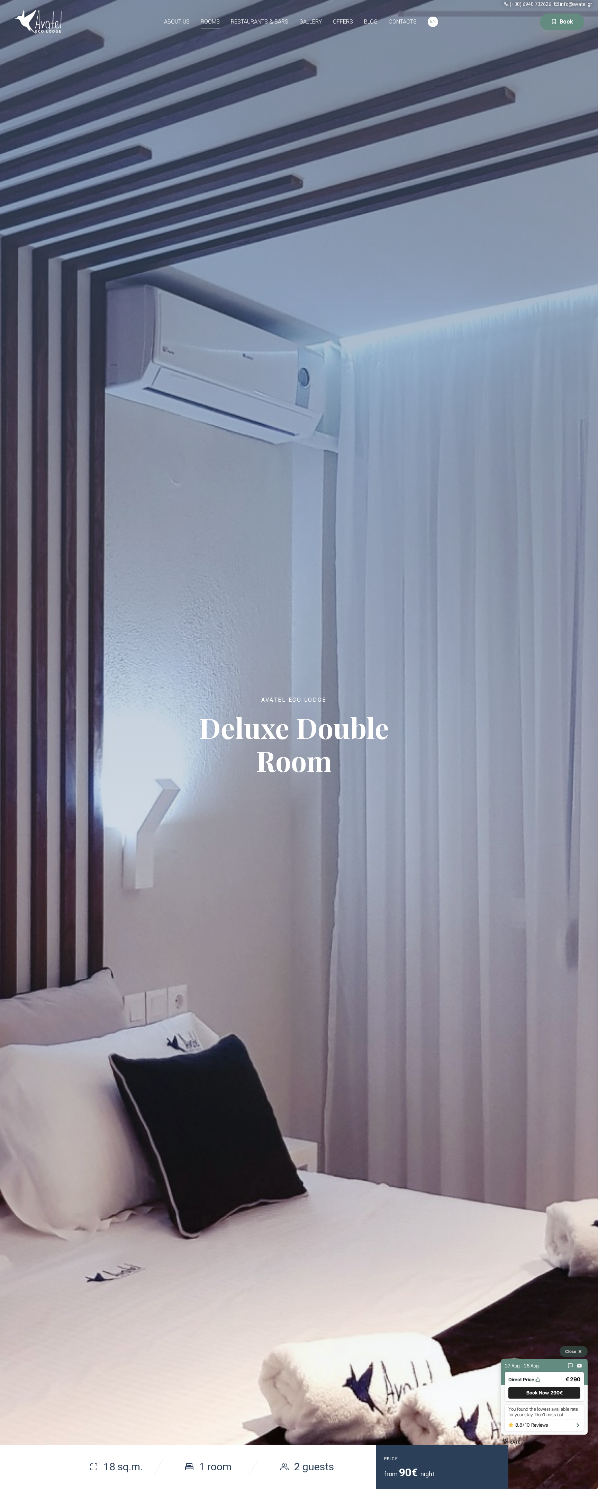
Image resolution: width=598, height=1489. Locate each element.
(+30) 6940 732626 (530, 4)
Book (566, 21)
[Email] (579, 1365)
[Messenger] (570, 1365)
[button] (544, 1393)
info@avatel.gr (576, 4)
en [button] (433, 21)
